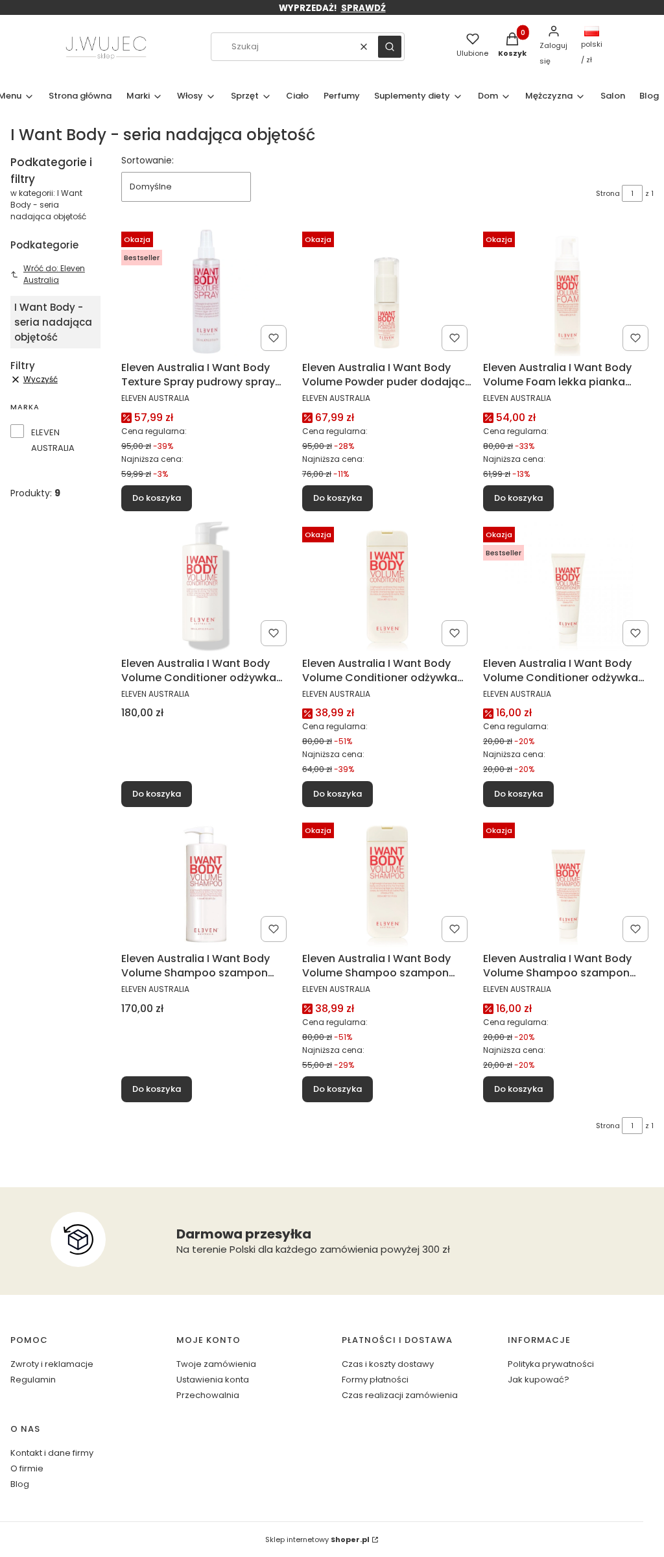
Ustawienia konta (212, 1379)
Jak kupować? (538, 1379)
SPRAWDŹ (363, 8)
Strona (608, 193)
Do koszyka (156, 498)
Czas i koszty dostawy (388, 1364)
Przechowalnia (207, 1395)
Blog (19, 1484)
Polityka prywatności (551, 1364)
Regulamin (33, 1379)
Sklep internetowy (317, 1539)
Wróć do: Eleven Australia (54, 274)
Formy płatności (375, 1379)
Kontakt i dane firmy (51, 1453)
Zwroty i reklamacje (51, 1364)
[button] (389, 47)
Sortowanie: (147, 160)
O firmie (26, 1468)
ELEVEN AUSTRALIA (53, 440)
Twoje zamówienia (216, 1364)
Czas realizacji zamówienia (400, 1395)
